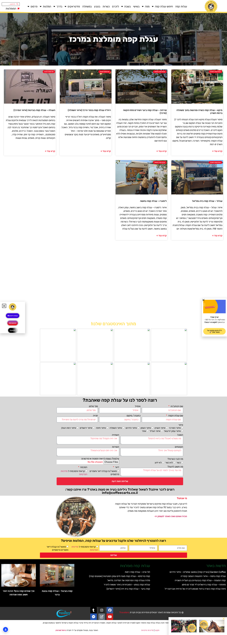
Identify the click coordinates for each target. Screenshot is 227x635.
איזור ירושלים (86, 427)
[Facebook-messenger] (93, 616)
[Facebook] (110, 610)
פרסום (34, 6)
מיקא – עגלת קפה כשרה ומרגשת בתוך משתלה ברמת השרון (199, 111)
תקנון (157, 630)
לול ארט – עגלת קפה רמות (137, 572)
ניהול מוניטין (61, 630)
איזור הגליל (155, 431)
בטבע (97, 6)
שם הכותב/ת (176, 406)
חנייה (95, 415)
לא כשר (169, 462)
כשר (178, 462)
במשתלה (87, 6)
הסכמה (83, 467)
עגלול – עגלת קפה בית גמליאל (207, 201)
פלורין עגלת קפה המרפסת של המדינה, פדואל (128, 580)
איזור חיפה (101, 427)
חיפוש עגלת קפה (164, 6)
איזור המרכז (175, 427)
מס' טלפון (93, 406)
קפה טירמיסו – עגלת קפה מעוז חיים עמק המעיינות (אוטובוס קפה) (119, 576)
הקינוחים (179, 447)
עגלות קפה (181, 6)
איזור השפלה (116, 427)
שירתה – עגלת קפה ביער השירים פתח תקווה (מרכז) (145, 111)
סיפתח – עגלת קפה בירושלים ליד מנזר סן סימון (204, 584)
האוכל (180, 435)
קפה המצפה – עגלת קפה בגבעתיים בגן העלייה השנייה (200, 580)
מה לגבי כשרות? (175, 459)
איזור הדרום (131, 427)
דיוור (116, 467)
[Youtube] (110, 616)
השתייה (115, 435)
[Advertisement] (113, 282)
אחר (144, 431)
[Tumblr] (93, 610)
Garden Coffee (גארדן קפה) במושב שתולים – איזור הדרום (198, 572)
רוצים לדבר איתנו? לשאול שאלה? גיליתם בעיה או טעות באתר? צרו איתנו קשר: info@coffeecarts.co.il (119, 491)
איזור (180, 425)
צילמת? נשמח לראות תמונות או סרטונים (100, 458)
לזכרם (115, 6)
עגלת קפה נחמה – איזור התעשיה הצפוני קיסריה (203, 576)
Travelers (124, 612)
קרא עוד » (217, 151)
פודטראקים (74, 6)
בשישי (136, 6)
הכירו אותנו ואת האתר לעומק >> (171, 516)
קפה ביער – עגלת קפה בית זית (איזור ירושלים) (128, 588)
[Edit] (101, 616)
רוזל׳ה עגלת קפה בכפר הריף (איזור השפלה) (89, 110)
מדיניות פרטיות (147, 630)
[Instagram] (101, 610)
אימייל (138, 406)
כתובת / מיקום (134, 415)
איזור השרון (160, 427)
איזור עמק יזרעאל (172, 431)
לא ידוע (158, 462)
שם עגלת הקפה (175, 415)
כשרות (106, 6)
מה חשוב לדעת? (175, 466)
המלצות (47, 6)
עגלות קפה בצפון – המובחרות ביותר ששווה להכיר (127, 584)
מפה (147, 6)
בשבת (127, 6)
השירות (115, 447)
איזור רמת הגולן (68, 427)
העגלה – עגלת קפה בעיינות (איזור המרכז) (34, 110)
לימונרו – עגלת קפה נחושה (153, 201)
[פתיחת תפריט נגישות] (5, 629)
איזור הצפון (146, 427)
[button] (223, 618)
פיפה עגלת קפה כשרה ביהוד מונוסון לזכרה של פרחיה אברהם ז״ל (195, 588)
